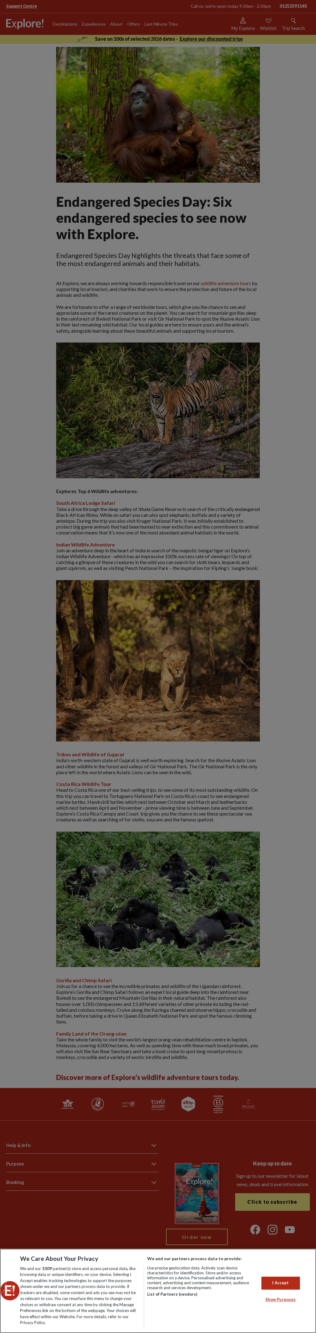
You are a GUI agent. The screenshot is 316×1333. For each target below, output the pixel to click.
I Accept (280, 1283)
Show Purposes (280, 1299)
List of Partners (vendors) (172, 1294)
